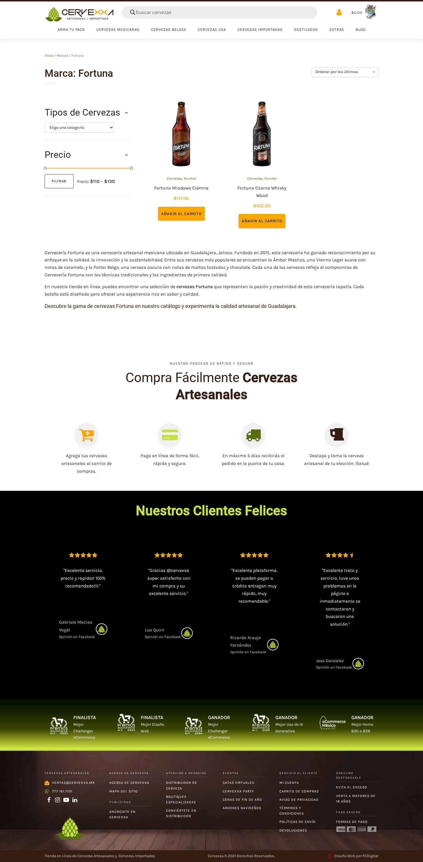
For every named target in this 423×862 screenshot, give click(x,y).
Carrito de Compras (299, 791)
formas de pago (352, 822)
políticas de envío (297, 822)
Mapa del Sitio (123, 791)
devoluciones (293, 830)
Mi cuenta (289, 783)
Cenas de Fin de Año (242, 800)
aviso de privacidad (299, 800)
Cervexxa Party (238, 791)
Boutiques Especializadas (181, 799)
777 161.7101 (62, 791)
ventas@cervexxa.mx (73, 783)
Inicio (49, 55)
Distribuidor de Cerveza (181, 785)
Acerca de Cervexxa (129, 783)
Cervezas (174, 178)
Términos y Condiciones (291, 810)
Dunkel (190, 178)
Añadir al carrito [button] (181, 214)
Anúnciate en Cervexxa (122, 814)
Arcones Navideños (242, 808)
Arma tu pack (71, 29)
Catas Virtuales (238, 783)
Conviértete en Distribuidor (181, 813)
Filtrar (59, 181)
